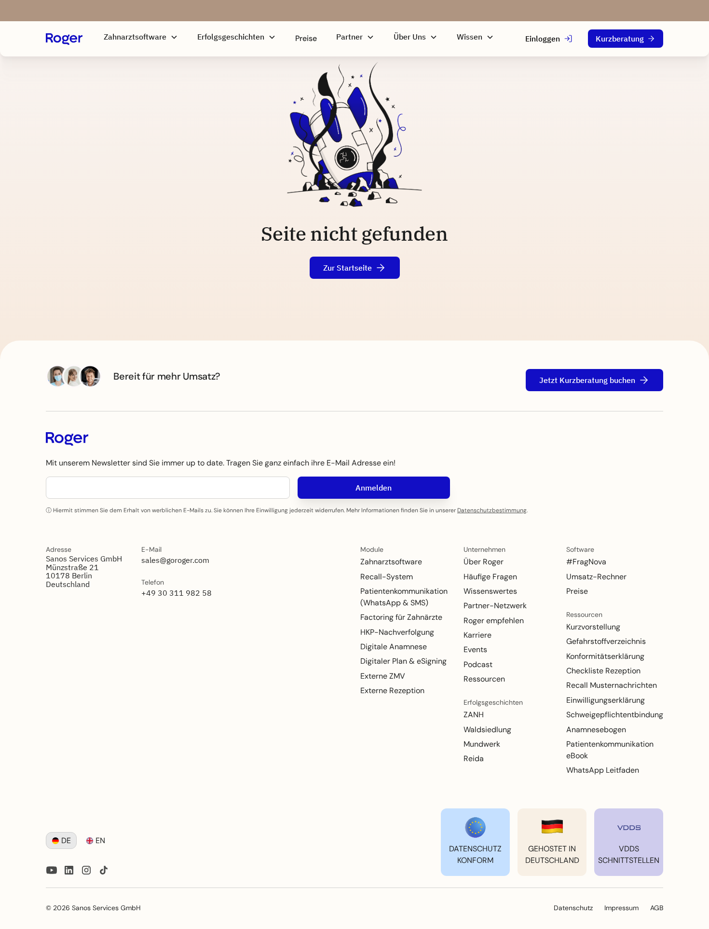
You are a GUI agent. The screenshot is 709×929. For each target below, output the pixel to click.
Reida (474, 758)
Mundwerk (482, 744)
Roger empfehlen (494, 620)
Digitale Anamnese (393, 647)
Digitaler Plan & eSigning (403, 661)
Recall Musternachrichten (611, 685)
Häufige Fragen (490, 577)
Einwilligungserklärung (605, 700)
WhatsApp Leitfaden (602, 770)
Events (475, 649)
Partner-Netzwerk (495, 606)
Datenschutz (573, 907)
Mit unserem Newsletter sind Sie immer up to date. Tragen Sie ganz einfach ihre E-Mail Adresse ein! (220, 463)
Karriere (477, 635)
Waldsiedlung (487, 729)
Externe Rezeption (392, 690)
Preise (306, 38)
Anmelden (373, 487)
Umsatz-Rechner (596, 577)
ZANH (474, 715)
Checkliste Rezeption (603, 671)
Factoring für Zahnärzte (401, 617)
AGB (656, 907)
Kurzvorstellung (593, 627)
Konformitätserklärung (605, 656)
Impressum (621, 907)
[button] (141, 37)
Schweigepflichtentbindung (614, 715)
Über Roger (484, 562)
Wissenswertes (490, 591)
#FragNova (586, 562)
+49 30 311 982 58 (176, 593)
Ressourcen (484, 679)
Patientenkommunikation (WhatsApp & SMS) (404, 597)
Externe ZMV (382, 676)
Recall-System (386, 577)
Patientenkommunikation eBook (610, 750)
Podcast (478, 664)
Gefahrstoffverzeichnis (606, 641)
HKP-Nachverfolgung (397, 632)
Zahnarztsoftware (391, 562)
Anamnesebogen (596, 729)
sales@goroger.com (175, 560)
